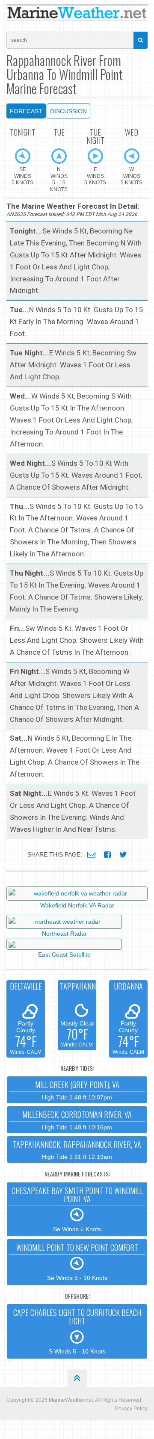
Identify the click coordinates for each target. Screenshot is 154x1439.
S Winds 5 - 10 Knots (77, 1331)
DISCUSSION (68, 111)
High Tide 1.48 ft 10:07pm (77, 1090)
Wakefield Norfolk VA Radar (77, 905)
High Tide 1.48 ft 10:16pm (77, 1120)
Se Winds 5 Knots (77, 1209)
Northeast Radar (64, 933)
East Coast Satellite (64, 954)
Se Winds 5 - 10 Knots (77, 1261)
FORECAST (26, 111)
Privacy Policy (131, 1409)
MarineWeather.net (71, 1400)
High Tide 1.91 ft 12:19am (77, 1150)
